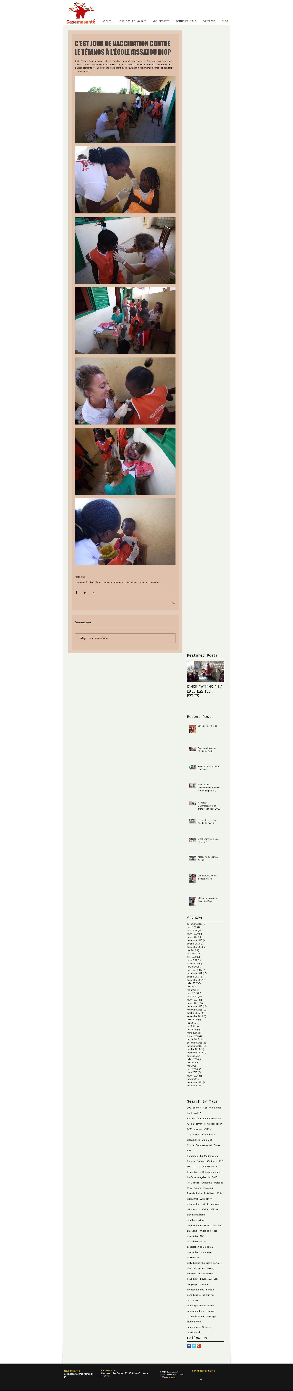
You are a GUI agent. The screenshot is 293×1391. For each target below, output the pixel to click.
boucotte (191, 1273)
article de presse (208, 1230)
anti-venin (192, 1230)
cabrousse (192, 1300)
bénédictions (194, 1295)
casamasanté (81, 582)
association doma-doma (200, 1246)
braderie (204, 1284)
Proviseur (208, 1188)
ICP (221, 1161)
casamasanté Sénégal (199, 1327)
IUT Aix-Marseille (208, 1166)
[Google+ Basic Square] (199, 1346)
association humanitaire (199, 1252)
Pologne (218, 1182)
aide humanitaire (196, 1214)
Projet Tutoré (194, 1188)
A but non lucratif (212, 1107)
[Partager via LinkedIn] (93, 592)
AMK (189, 1113)
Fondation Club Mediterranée (203, 1156)
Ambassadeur (214, 1123)
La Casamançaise (196, 1177)
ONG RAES (193, 1182)
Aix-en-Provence (196, 1123)
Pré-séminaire (194, 1193)
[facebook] (201, 1379)
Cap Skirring (96, 582)
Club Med (207, 1139)
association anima (196, 1241)
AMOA (197, 1113)
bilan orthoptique (196, 1268)
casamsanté (193, 1332)
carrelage (211, 1316)
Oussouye (206, 1182)
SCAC (219, 1193)
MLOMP (212, 1177)
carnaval (210, 1311)
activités (215, 1204)
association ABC (195, 1236)
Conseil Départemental (199, 1145)
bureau (210, 1289)
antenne (217, 1225)
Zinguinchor (193, 1204)
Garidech (212, 1161)
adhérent (192, 1209)
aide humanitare (195, 1220)
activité (205, 1204)
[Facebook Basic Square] (189, 1346)
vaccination (130, 582)
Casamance (193, 1139)
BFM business (194, 1129)
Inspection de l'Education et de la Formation (205, 1172)
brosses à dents (195, 1289)
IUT (195, 1166)
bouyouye (192, 1284)
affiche (214, 1209)
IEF (189, 1166)
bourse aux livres (209, 1278)
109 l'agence (194, 1107)
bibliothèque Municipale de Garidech (205, 1263)
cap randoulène (195, 1311)
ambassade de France (199, 1225)
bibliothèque (193, 1257)
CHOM (208, 1129)
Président (209, 1193)
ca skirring (208, 1295)
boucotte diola (205, 1273)
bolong (210, 1268)
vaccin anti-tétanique (149, 582)
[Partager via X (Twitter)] (84, 592)
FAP (189, 1150)
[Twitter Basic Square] (194, 1346)
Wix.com (172, 1377)
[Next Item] (218, 671)
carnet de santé (195, 1316)
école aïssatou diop (113, 582)
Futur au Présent (196, 1161)
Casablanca (208, 1134)
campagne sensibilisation (200, 1305)
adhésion (204, 1209)
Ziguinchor (206, 1198)
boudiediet (192, 1278)
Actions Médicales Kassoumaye (204, 1118)
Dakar (217, 1145)
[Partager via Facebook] (76, 592)
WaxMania (192, 1198)
